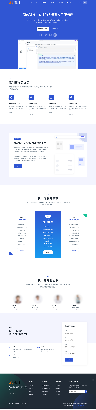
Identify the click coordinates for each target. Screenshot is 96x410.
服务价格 (44, 2)
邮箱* (66, 337)
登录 (80, 2)
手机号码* (67, 344)
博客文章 (31, 394)
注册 (85, 2)
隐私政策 (58, 391)
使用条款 (58, 388)
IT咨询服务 (44, 394)
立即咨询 (22, 250)
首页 (30, 2)
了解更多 (54, 28)
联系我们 (61, 2)
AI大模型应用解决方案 (47, 385)
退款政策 (58, 394)
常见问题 (58, 385)
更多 (68, 2)
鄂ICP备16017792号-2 (82, 405)
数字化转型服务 (46, 388)
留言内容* (67, 351)
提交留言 (69, 359)
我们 (37, 2)
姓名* (66, 330)
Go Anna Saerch (42, 28)
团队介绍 (52, 2)
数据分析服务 (45, 391)
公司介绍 (31, 385)
